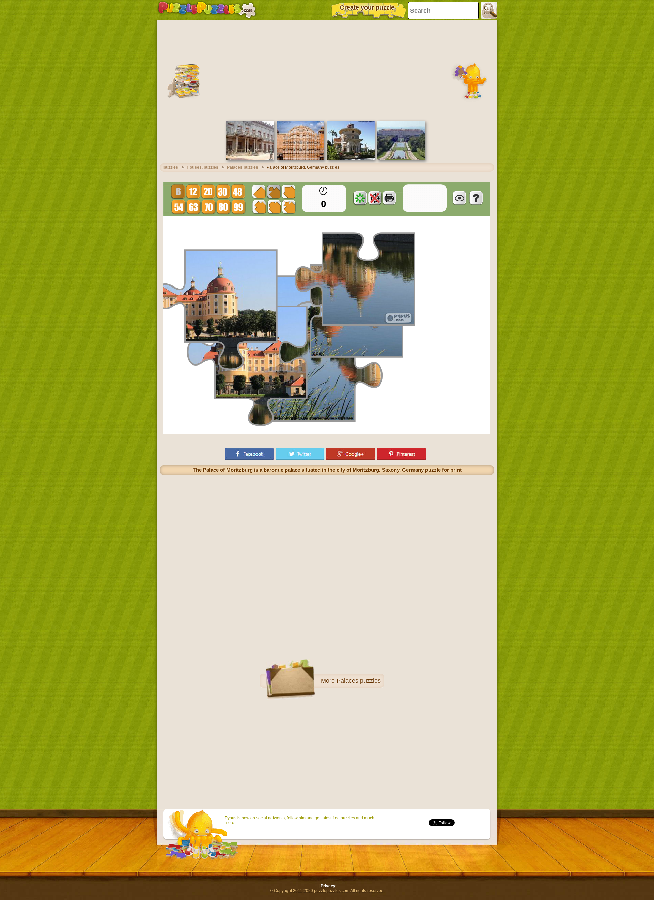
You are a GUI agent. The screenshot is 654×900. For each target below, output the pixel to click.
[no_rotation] (375, 198)
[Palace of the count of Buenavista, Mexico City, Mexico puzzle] (250, 159)
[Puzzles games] (207, 10)
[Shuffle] (360, 198)
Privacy (328, 886)
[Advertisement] (327, 70)
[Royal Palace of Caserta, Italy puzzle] (401, 159)
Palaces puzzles (359, 680)
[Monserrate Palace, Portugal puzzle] (351, 159)
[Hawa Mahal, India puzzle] (300, 159)
